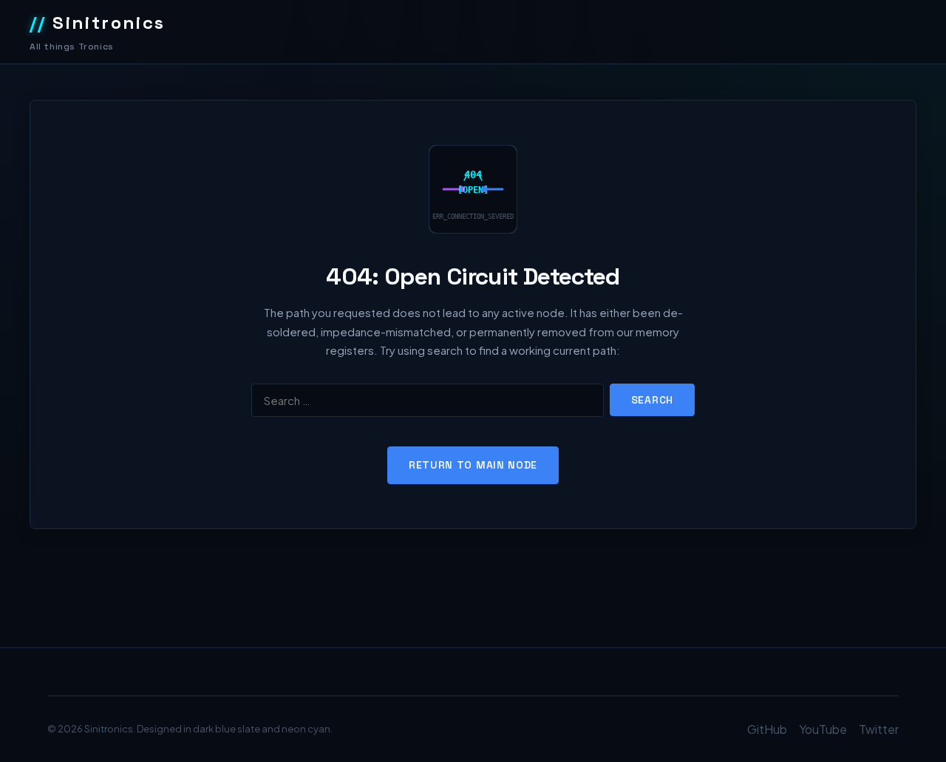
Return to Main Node (473, 465)
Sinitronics (98, 22)
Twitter (879, 729)
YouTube (823, 729)
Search (652, 399)
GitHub (767, 729)
